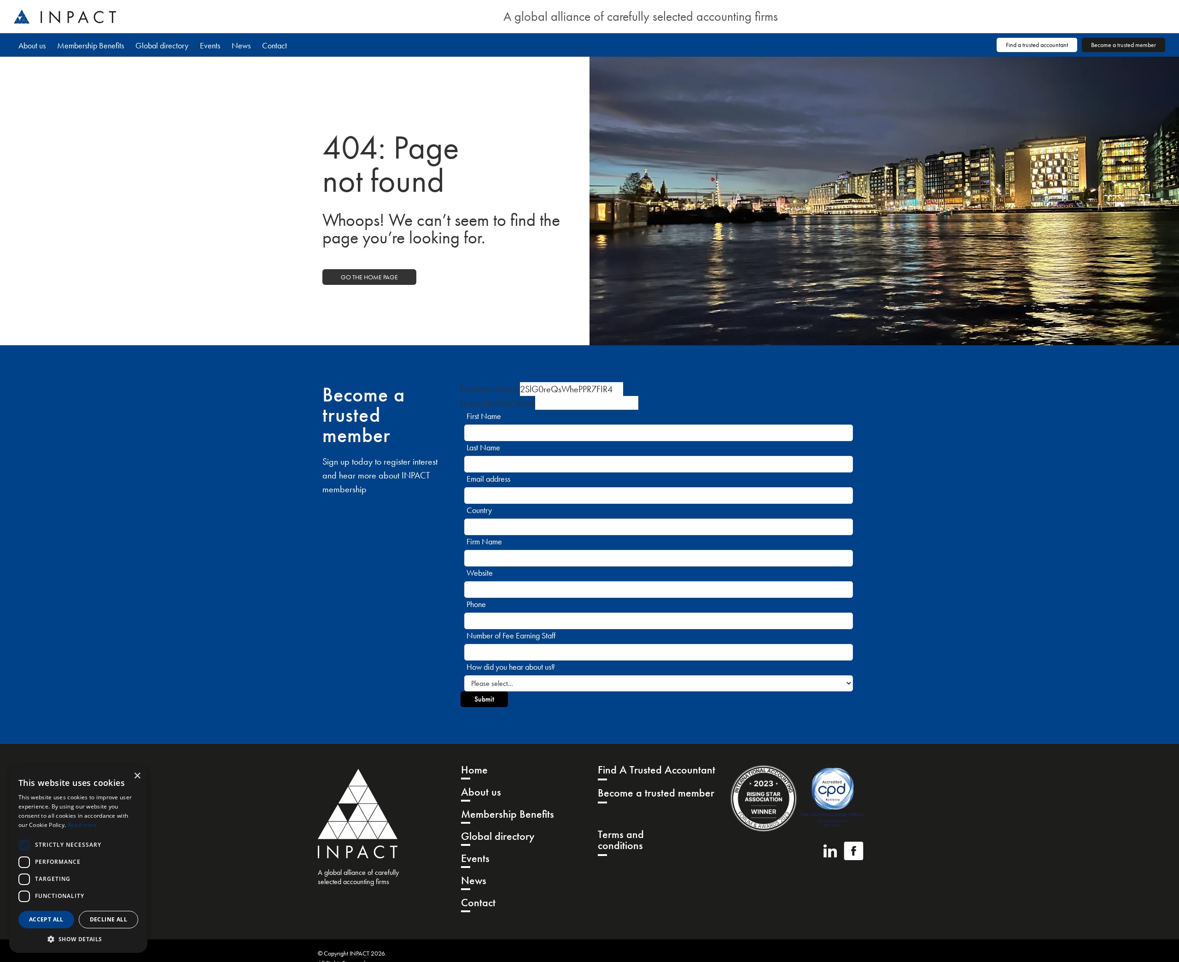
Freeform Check (489, 389)
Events (210, 45)
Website (480, 572)
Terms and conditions (621, 840)
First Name (484, 416)
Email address (488, 478)
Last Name (483, 447)
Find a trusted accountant (1037, 45)
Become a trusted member (1123, 45)
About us (32, 45)
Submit (484, 699)
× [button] (137, 776)
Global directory (161, 45)
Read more (82, 825)
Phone (476, 604)
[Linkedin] (830, 851)
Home (474, 770)
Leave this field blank (498, 403)
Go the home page (369, 277)
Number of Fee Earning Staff (511, 635)
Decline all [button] (108, 919)
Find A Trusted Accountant (656, 770)
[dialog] (78, 859)
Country (479, 510)
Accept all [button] (46, 919)
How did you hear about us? (511, 666)
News (241, 45)
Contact (274, 45)
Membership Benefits (90, 45)
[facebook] (853, 851)
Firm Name (484, 541)
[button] (78, 939)
